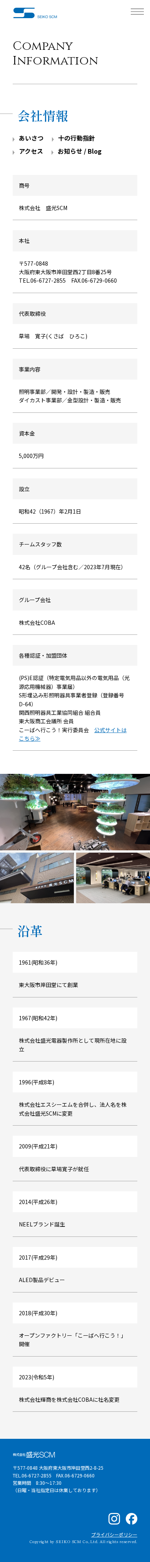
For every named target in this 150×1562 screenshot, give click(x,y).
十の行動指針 (76, 137)
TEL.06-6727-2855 (42, 280)
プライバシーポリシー (114, 1534)
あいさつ (31, 137)
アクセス (31, 151)
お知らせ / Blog (80, 151)
